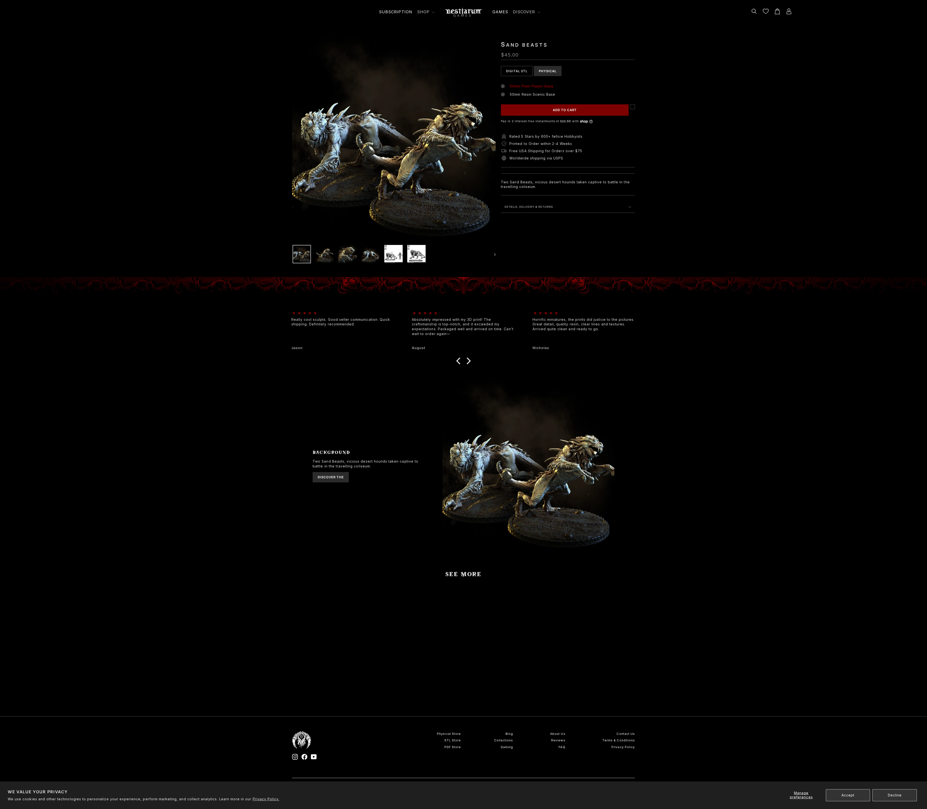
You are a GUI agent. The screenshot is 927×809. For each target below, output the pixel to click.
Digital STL (516, 71)
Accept (848, 795)
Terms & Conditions (618, 740)
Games (500, 11)
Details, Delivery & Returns (529, 206)
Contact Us (626, 734)
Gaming (507, 747)
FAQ (562, 747)
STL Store (452, 740)
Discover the (331, 477)
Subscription (395, 11)
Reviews (558, 740)
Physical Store (449, 734)
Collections (503, 740)
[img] (343, 313)
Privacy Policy (623, 747)
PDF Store (452, 747)
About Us (557, 734)
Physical (547, 71)
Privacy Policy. (266, 799)
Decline (895, 795)
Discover (524, 11)
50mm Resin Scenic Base (532, 94)
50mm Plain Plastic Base (532, 86)
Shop (424, 11)
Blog (509, 734)
